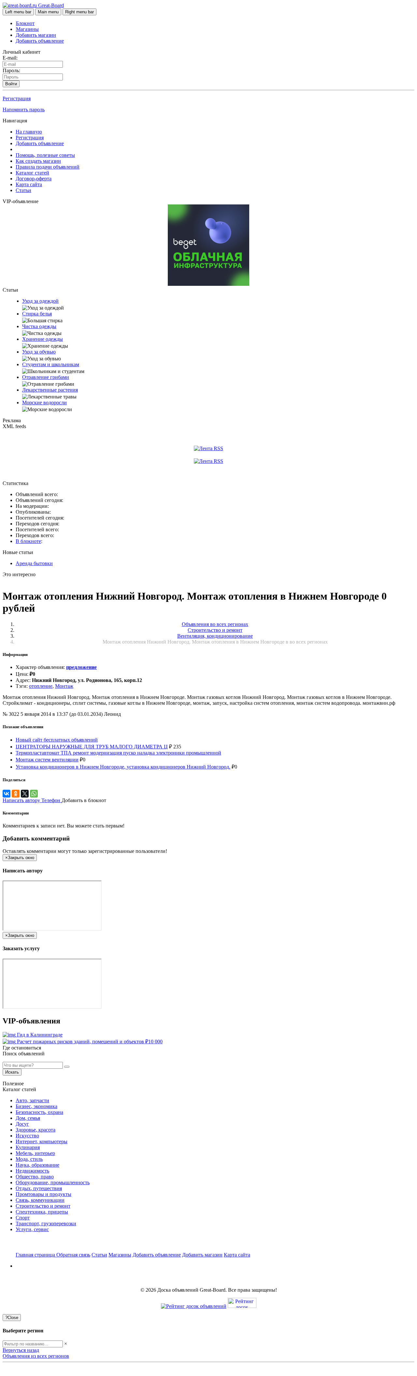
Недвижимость (32, 1171)
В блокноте (28, 541)
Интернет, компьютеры (41, 1141)
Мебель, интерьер (35, 1153)
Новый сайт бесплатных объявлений (57, 740)
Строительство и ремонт (43, 1206)
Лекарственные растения (50, 390)
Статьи (23, 190)
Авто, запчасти (32, 1100)
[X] (25, 794)
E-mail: (10, 58)
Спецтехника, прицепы (42, 1212)
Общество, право (35, 1176)
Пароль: (11, 70)
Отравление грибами (45, 377)
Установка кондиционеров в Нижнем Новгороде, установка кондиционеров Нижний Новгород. (123, 767)
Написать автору (22, 800)
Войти (11, 83)
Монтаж (64, 686)
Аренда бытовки (34, 563)
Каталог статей (32, 172)
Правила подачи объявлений (47, 167)
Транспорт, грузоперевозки (46, 1223)
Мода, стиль (29, 1159)
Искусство (27, 1135)
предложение (81, 667)
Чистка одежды (39, 326)
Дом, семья (28, 1118)
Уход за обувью (39, 351)
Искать (12, 1072)
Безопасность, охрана (39, 1112)
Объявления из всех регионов (36, 1356)
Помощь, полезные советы (45, 155)
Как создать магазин (38, 161)
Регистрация (17, 98)
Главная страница (36, 1255)
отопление (40, 686)
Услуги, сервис (32, 1229)
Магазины (27, 29)
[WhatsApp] (34, 794)
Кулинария (28, 1147)
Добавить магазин (36, 35)
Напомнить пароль (24, 109)
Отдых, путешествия (39, 1188)
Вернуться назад (21, 1350)
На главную (29, 131)
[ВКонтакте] (6, 794)
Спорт (23, 1217)
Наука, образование (37, 1165)
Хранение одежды (42, 339)
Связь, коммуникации (40, 1200)
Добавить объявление (40, 41)
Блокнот (25, 23)
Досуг (22, 1124)
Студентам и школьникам (50, 364)
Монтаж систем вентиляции (47, 759)
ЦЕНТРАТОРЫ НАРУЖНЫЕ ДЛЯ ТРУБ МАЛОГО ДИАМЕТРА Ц (92, 746)
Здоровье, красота (35, 1130)
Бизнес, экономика (36, 1106)
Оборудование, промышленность (53, 1182)
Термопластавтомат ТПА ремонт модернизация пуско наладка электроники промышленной (118, 753)
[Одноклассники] (16, 794)
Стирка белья (37, 313)
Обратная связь (73, 1255)
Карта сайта (29, 184)
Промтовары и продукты (43, 1194)
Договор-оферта (33, 178)
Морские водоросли (44, 402)
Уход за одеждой (40, 301)
